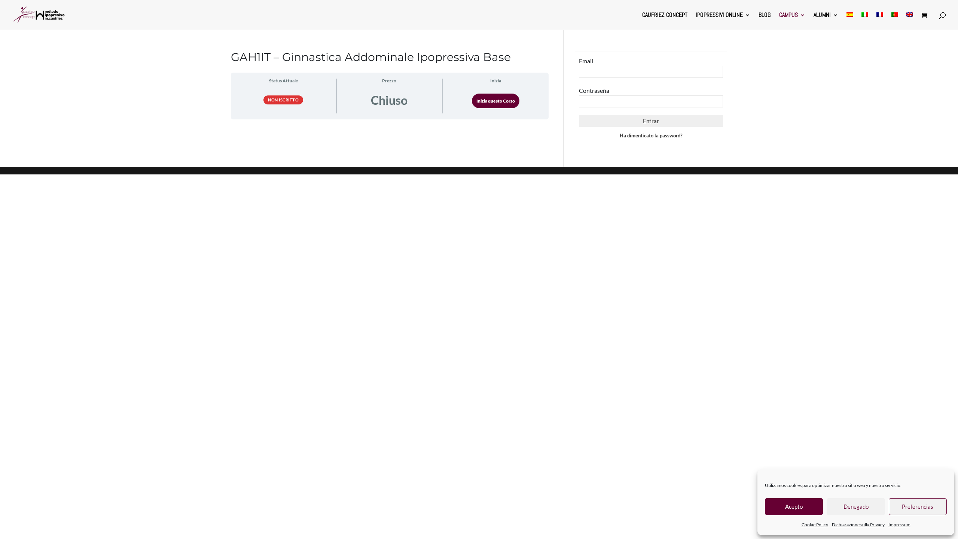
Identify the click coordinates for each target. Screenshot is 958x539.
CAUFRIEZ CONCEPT (664, 15)
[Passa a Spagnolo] (849, 21)
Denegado (856, 506)
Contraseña (594, 90)
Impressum (899, 524)
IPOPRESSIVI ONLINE (719, 15)
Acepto (794, 506)
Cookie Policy (815, 524)
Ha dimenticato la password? (651, 135)
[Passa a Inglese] (909, 21)
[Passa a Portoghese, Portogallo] (894, 21)
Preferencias (917, 506)
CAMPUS (788, 15)
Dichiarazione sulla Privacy (858, 524)
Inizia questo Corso (495, 101)
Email (586, 60)
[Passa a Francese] (879, 21)
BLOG (765, 15)
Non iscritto (283, 99)
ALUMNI (822, 15)
